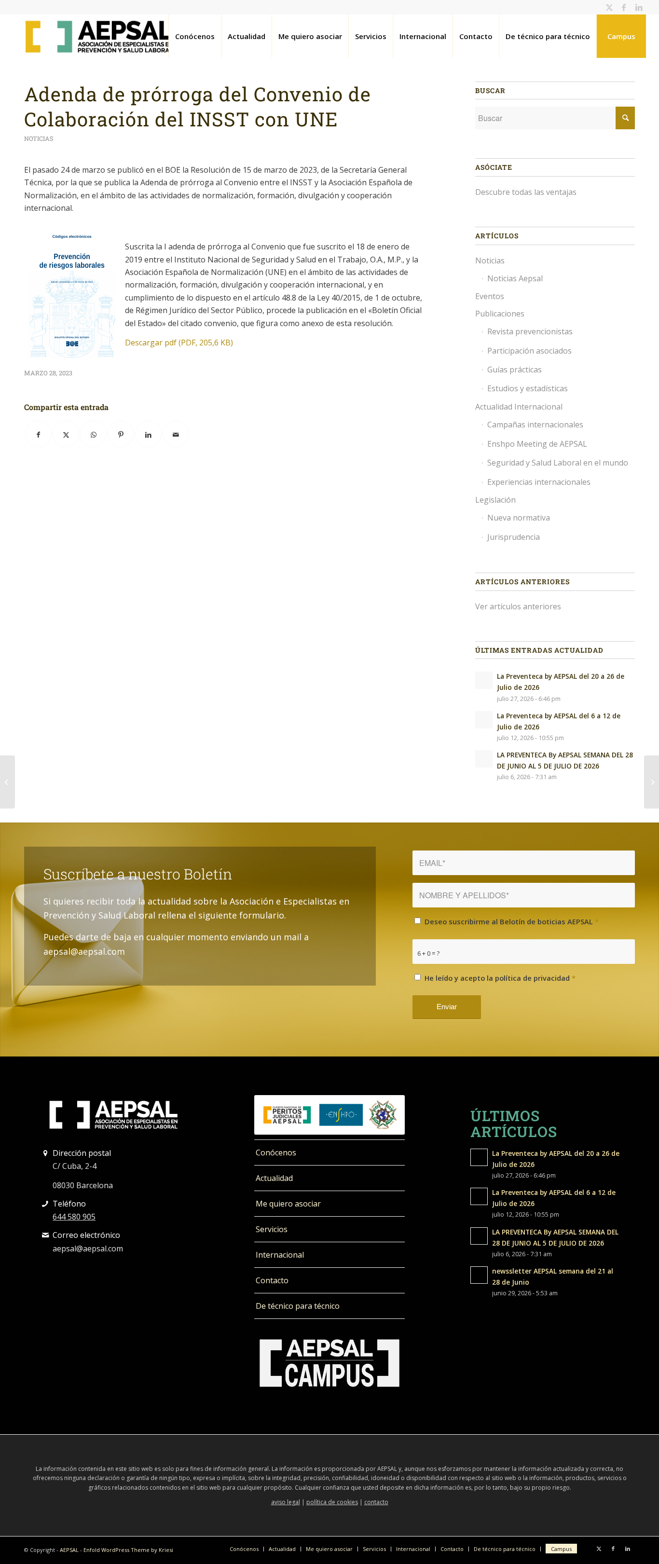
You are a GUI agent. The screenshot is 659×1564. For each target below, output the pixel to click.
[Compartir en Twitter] (66, 434)
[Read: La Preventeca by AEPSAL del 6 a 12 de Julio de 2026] (484, 719)
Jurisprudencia (513, 537)
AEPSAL (69, 1549)
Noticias (39, 138)
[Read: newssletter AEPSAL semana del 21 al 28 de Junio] (479, 1275)
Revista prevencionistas (530, 331)
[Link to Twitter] (610, 7)
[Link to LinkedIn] (639, 7)
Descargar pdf (179, 342)
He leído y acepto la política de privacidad (500, 978)
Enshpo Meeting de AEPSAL (537, 444)
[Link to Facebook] (624, 7)
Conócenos (276, 1152)
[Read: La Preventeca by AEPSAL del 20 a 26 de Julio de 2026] (484, 680)
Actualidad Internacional (519, 406)
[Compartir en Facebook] (38, 434)
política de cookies (332, 1502)
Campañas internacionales (535, 424)
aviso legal (285, 1502)
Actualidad (274, 1178)
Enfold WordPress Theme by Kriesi (128, 1549)
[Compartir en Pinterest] (121, 434)
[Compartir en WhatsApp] (93, 434)
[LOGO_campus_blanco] (329, 1363)
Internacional (280, 1254)
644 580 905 (74, 1216)
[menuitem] (194, 36)
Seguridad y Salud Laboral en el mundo (557, 462)
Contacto (272, 1280)
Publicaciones (499, 313)
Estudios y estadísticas (527, 388)
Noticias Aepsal (515, 278)
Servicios (272, 1229)
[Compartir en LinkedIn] (148, 434)
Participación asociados (529, 350)
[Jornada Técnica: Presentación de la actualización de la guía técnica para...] (651, 782)
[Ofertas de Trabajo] (7, 782)
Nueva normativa (518, 517)
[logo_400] (99, 36)
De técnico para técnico (298, 1306)
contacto (376, 1502)
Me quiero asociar (288, 1203)
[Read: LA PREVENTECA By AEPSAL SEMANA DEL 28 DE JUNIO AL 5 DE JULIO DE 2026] (484, 759)
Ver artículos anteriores (518, 606)
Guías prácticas (514, 369)
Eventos (489, 296)
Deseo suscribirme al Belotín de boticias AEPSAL (512, 921)
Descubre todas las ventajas (526, 192)
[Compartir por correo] (176, 434)
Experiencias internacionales (538, 482)
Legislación (495, 499)
